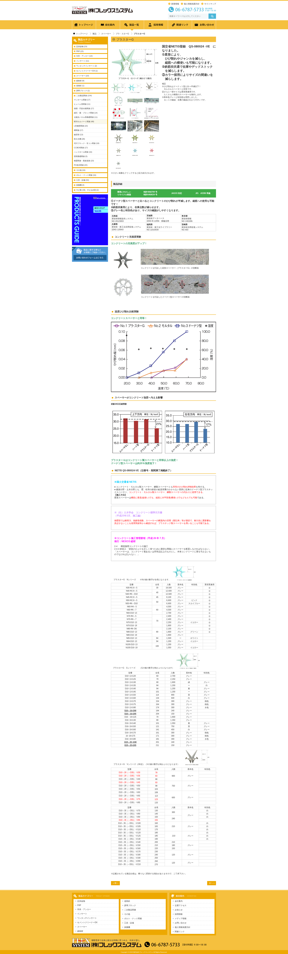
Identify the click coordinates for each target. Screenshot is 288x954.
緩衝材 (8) (80, 81)
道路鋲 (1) (80, 86)
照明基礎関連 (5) (80, 156)
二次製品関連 (130, 910)
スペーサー (106, 34)
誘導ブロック (130, 905)
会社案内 (108, 25)
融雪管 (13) (78, 135)
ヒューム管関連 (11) (82, 104)
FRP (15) (80, 51)
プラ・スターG (122, 34)
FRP (79, 905)
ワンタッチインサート (87, 918)
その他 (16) (80, 170)
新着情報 (175, 4)
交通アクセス (180, 905)
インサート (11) (82, 61)
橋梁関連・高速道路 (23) (84, 161)
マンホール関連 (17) (82, 100)
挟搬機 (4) (80, 185)
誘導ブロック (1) (83, 91)
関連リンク (180, 25)
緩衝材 (80, 931)
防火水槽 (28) (79, 139)
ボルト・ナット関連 (133, 918)
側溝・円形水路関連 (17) (84, 108)
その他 (127, 914)
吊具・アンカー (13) (84, 56)
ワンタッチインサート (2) (86, 66)
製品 (94, 34)
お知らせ (179, 910)
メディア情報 (180, 918)
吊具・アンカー (84, 909)
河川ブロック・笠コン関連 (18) (86, 143)
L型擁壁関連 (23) (81, 126)
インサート (82, 914)
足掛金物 (81, 901)
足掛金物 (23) (81, 46)
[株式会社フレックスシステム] (102, 14)
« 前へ (115, 883)
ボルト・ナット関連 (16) (86, 175)
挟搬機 (127, 927)
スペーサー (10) (82, 76)
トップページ (84, 25)
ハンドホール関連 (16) (83, 152)
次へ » (211, 883)
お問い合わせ (204, 25)
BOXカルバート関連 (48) (84, 122)
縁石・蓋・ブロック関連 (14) (86, 113)
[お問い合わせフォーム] (90, 261)
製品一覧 (132, 25)
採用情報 (156, 25)
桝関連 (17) (78, 130)
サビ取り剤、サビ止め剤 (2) (87, 190)
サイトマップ (210, 4)
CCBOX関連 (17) (81, 148)
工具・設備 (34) (82, 180)
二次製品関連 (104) (84, 96)
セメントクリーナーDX (87, 922)
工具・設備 (129, 923)
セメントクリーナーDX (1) (87, 71)
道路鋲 (127, 901)
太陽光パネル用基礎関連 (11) (86, 117)
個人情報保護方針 (192, 4)
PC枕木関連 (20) (80, 165)
